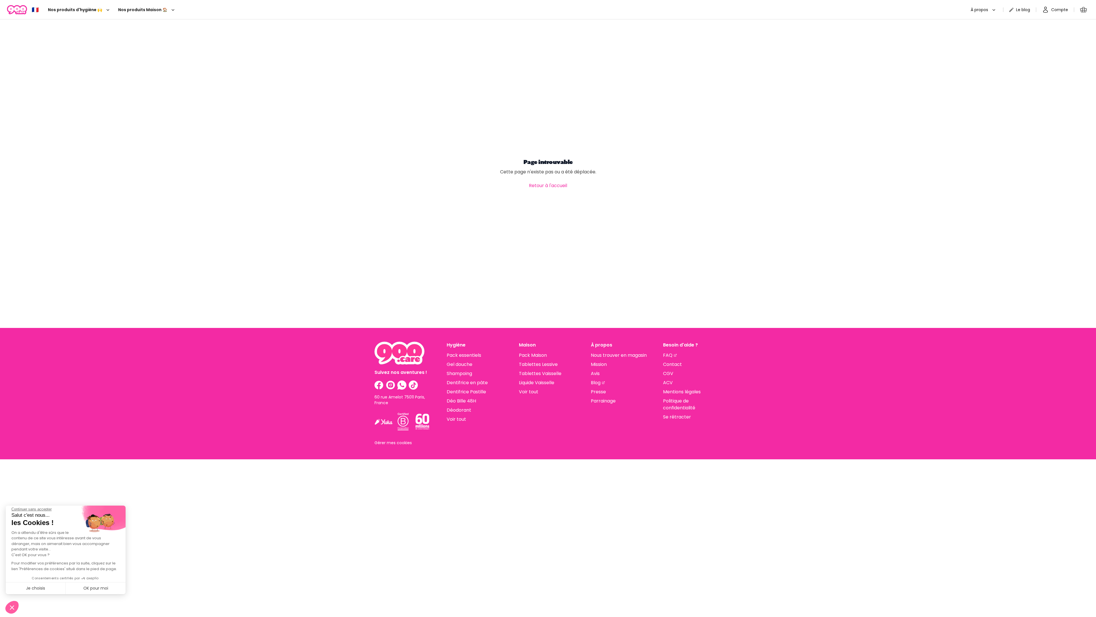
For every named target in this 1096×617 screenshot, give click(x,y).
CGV (668, 373)
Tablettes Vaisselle (540, 373)
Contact (672, 364)
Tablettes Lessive (538, 364)
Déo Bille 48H (461, 401)
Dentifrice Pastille (466, 391)
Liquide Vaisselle (536, 382)
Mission (599, 364)
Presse (598, 391)
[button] (12, 607)
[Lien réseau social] (379, 385)
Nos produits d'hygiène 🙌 (75, 10)
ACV (668, 382)
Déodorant (459, 410)
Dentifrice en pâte (467, 382)
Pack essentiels (464, 355)
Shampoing (459, 373)
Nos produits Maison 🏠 (142, 10)
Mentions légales (682, 391)
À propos (979, 10)
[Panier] (1083, 9)
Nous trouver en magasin (619, 355)
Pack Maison (533, 355)
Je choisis (35, 588)
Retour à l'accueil (548, 185)
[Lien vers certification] (383, 421)
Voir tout (456, 419)
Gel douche (459, 364)
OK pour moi (95, 588)
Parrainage (603, 401)
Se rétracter (677, 417)
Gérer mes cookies (393, 443)
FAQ (667, 355)
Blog (596, 382)
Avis (595, 373)
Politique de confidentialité (679, 404)
